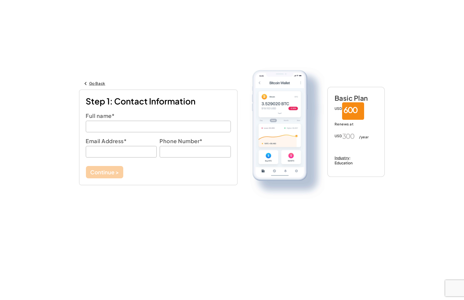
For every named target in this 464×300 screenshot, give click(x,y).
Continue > (104, 172)
